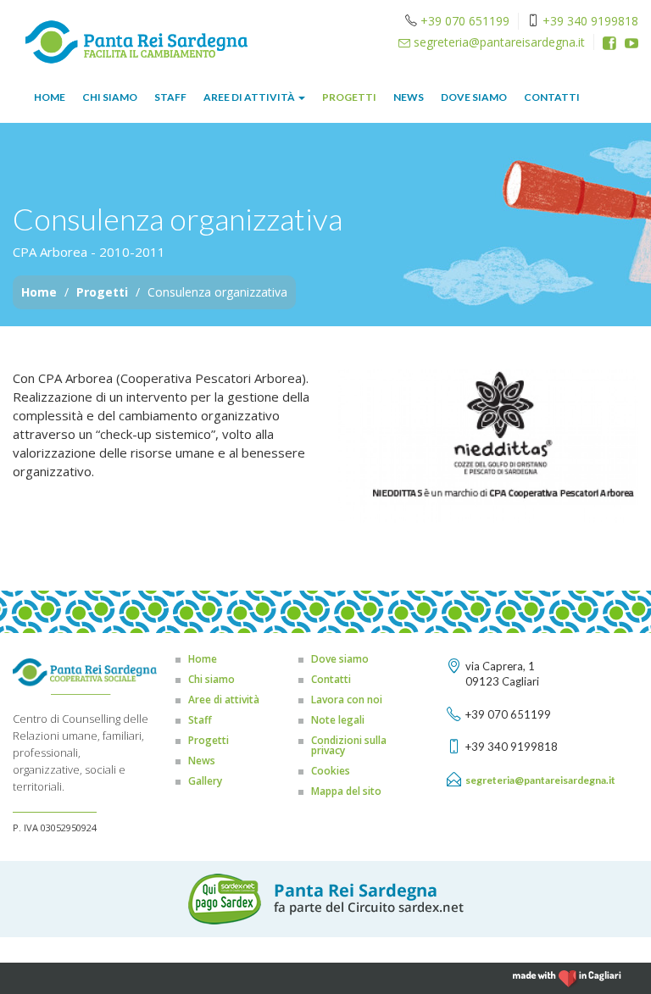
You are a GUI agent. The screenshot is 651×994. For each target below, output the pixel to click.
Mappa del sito (346, 791)
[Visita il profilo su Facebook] (609, 43)
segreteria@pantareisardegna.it (497, 42)
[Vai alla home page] (136, 40)
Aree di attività (250, 97)
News (408, 97)
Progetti (349, 97)
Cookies (330, 771)
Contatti (552, 97)
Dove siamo (474, 97)
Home (49, 97)
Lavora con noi (346, 699)
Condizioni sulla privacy (349, 745)
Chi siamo (109, 97)
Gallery (205, 781)
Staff (170, 97)
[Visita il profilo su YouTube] (631, 43)
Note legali (337, 720)
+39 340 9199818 (590, 21)
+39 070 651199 (464, 21)
